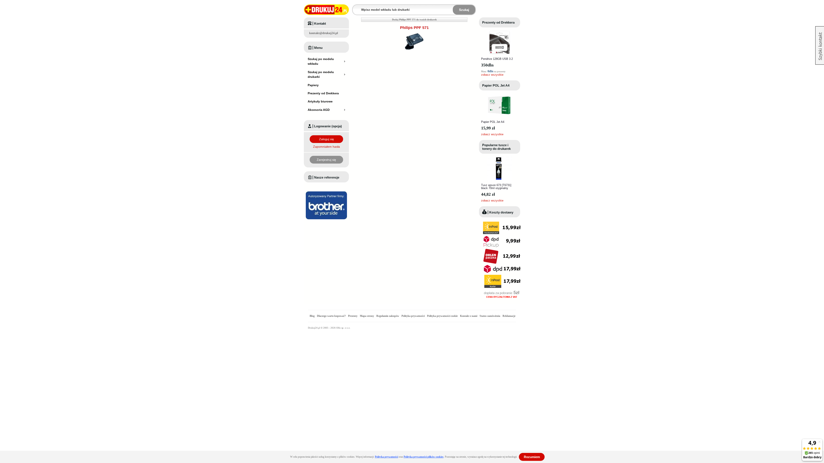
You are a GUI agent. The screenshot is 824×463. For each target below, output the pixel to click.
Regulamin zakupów (387, 315)
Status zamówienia (490, 315)
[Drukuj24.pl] (326, 9)
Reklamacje (509, 315)
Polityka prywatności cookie (442, 315)
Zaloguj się (326, 139)
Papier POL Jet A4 (495, 85)
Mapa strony (367, 315)
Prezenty (352, 315)
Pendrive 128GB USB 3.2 (497, 58)
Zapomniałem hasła (326, 146)
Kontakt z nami (468, 315)
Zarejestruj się (326, 159)
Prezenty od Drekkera (498, 22)
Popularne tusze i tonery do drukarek (496, 146)
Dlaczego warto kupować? (331, 315)
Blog (312, 315)
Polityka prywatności (413, 315)
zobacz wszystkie (492, 74)
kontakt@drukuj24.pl (323, 33)
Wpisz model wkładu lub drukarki (355, 7)
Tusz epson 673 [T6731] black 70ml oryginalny (496, 186)
